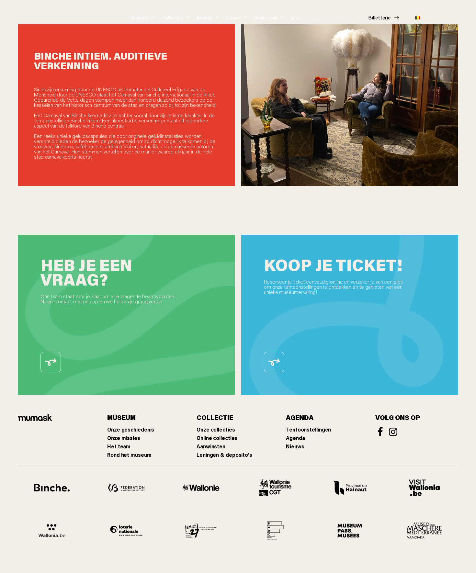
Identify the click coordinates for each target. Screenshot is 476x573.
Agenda (204, 17)
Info (294, 17)
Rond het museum (129, 454)
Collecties (172, 17)
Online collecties (217, 438)
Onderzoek (265, 17)
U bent (233, 17)
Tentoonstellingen (308, 429)
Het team (118, 446)
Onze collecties (216, 429)
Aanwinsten (211, 446)
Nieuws (295, 446)
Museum (139, 17)
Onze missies (123, 438)
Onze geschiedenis (130, 429)
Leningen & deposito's (224, 454)
